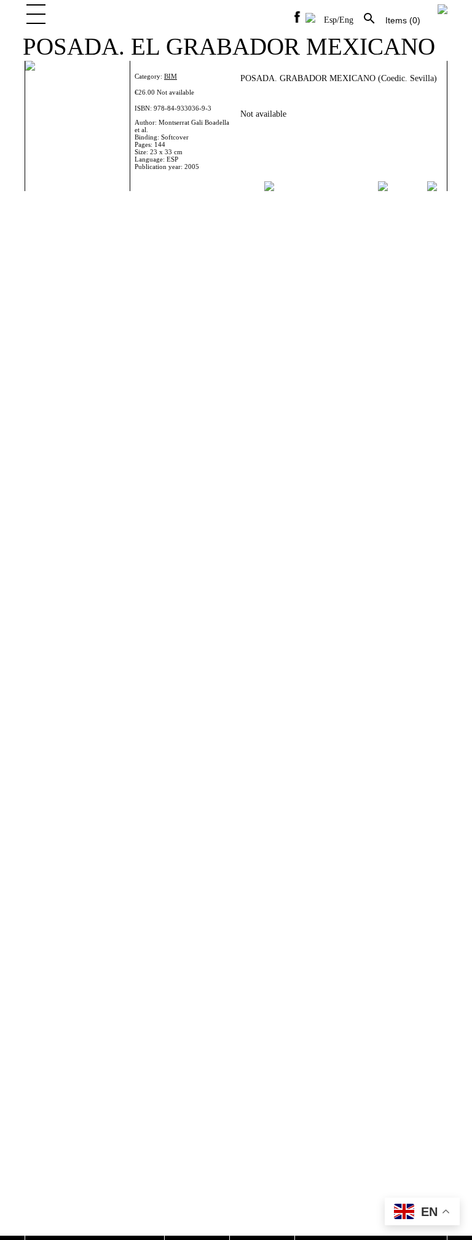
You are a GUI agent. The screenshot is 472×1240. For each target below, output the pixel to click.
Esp (330, 20)
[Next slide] (433, 186)
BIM (170, 76)
